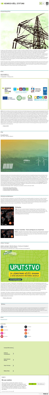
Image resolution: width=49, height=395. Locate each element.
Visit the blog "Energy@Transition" (10, 187)
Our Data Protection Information (7, 391)
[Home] (13, 3)
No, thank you (41, 383)
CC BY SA (41, 182)
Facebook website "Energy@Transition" (11, 190)
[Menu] (47, 3)
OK (32, 383)
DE (43, 3)
